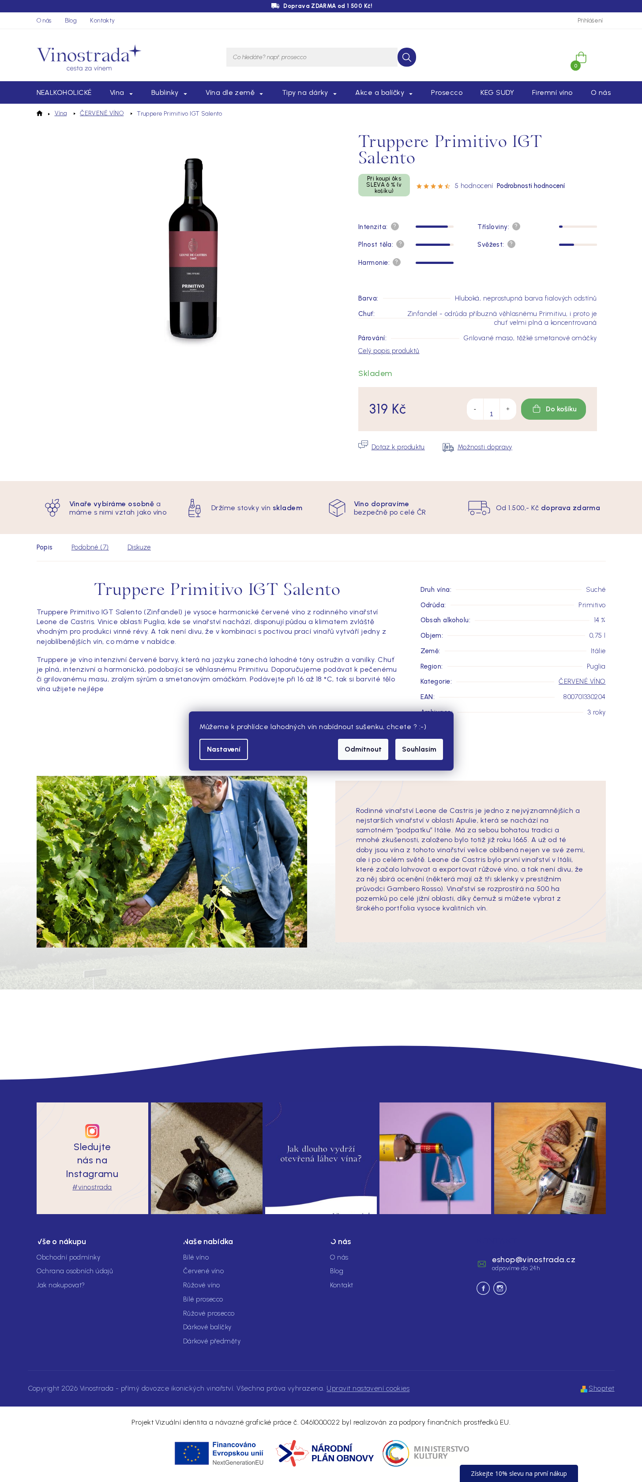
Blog (71, 20)
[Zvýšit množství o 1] (507, 409)
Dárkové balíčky (207, 1327)
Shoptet (601, 1388)
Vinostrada (500, 1288)
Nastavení (223, 749)
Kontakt (341, 1285)
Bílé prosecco (203, 1299)
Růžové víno (201, 1285)
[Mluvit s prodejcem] (391, 447)
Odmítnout (363, 749)
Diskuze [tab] (139, 547)
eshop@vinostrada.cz (533, 1259)
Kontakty (102, 20)
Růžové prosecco (209, 1313)
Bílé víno (196, 1257)
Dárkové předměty (211, 1341)
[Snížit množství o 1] (475, 409)
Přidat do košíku (553, 409)
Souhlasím (419, 749)
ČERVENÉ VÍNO (582, 681)
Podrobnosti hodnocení (531, 186)
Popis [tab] (45, 547)
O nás (44, 20)
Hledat (407, 57)
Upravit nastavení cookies (368, 1388)
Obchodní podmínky (69, 1257)
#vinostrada (92, 1187)
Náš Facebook (483, 1288)
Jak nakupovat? (61, 1285)
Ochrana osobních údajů (75, 1271)
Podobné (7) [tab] (90, 547)
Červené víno (203, 1271)
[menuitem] (64, 93)
